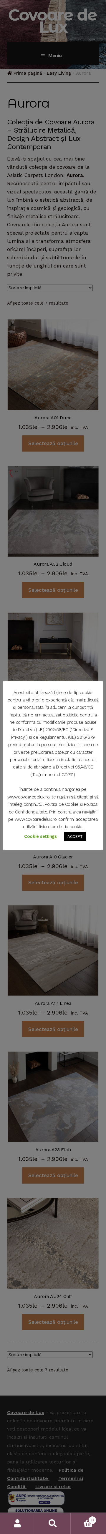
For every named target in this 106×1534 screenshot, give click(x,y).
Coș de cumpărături (82, 1518)
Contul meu (17, 1523)
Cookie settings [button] (40, 836)
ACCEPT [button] (74, 836)
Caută (53, 1523)
